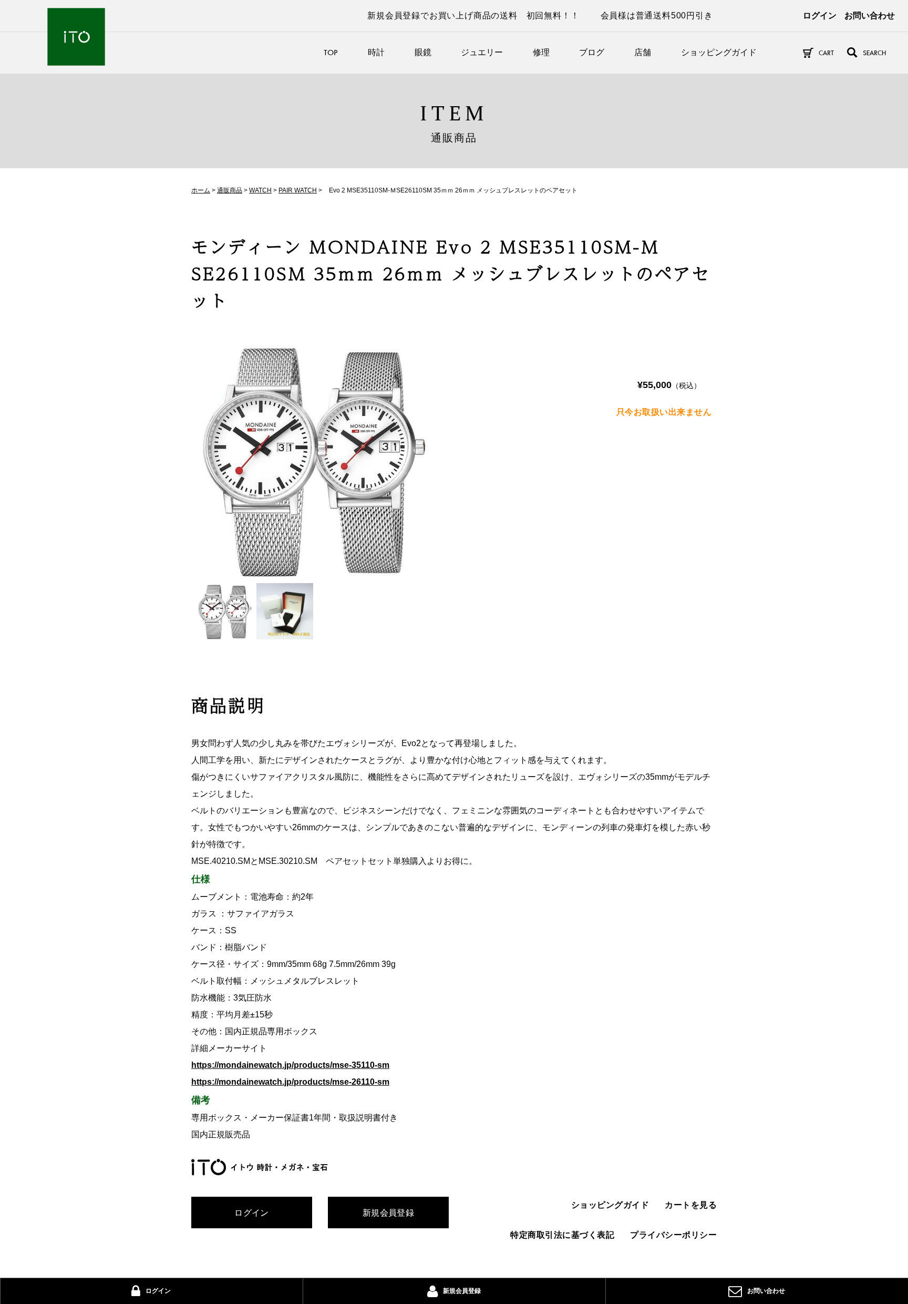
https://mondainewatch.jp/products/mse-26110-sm (290, 1081)
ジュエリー (482, 52)
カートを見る (691, 1204)
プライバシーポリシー (673, 1234)
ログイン (820, 15)
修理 (541, 52)
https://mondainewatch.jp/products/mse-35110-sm (290, 1065)
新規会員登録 (389, 1212)
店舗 (642, 52)
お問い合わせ (869, 15)
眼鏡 (423, 52)
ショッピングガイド (719, 52)
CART (826, 52)
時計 (376, 52)
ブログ (591, 52)
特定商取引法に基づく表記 (562, 1234)
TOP (331, 52)
